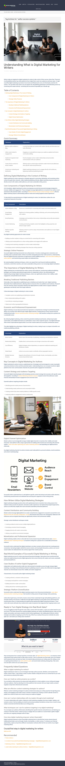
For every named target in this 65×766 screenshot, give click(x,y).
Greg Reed (21, 71)
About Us (24, 4)
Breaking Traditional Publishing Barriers (19, 105)
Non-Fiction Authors (40, 4)
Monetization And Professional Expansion (19, 126)
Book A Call (38, 8)
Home (20, 4)
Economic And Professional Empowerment (19, 108)
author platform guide (25, 661)
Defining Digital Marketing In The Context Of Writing (18, 93)
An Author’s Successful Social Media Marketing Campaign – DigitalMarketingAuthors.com (28, 741)
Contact (56, 4)
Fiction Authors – (9, 738)
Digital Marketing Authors (43, 655)
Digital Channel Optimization (16, 117)
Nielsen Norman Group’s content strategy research (41, 191)
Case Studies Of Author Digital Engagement (20, 132)
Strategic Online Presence (15, 99)
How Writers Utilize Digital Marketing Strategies (17, 120)
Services (48, 4)
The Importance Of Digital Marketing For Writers (17, 102)
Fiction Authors (30, 4)
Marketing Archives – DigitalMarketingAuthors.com (18, 744)
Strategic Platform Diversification (17, 135)
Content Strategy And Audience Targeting (19, 114)
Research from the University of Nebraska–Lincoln (16, 514)
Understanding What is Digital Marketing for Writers (32, 66)
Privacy (15, 762)
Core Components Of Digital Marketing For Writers (21, 96)
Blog (52, 4)
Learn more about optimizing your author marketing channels (23, 444)
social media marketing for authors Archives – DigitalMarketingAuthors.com (24, 747)
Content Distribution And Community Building (20, 123)
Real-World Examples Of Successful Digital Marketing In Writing (21, 129)
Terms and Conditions (8, 762)
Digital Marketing (13, 71)
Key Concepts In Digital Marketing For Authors (17, 111)
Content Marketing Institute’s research (28, 375)
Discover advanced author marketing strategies (27, 313)
